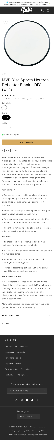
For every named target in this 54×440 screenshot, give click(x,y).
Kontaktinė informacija (15, 352)
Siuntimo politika (38, 431)
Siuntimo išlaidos (20, 99)
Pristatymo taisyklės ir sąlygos (18, 369)
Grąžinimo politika (13, 363)
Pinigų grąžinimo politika (21, 431)
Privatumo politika (13, 358)
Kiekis (4, 123)
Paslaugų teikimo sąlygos (16, 375)
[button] (5, 10)
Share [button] (7, 323)
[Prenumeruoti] (44, 391)
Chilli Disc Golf (21, 427)
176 (6, 117)
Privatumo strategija (37, 427)
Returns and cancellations (16, 346)
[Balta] (4, 107)
